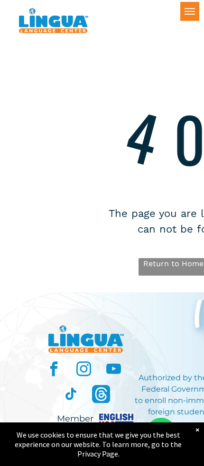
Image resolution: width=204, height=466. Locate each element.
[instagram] (84, 370)
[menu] (189, 11)
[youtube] (113, 370)
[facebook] (54, 370)
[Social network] (101, 395)
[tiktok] (71, 395)
